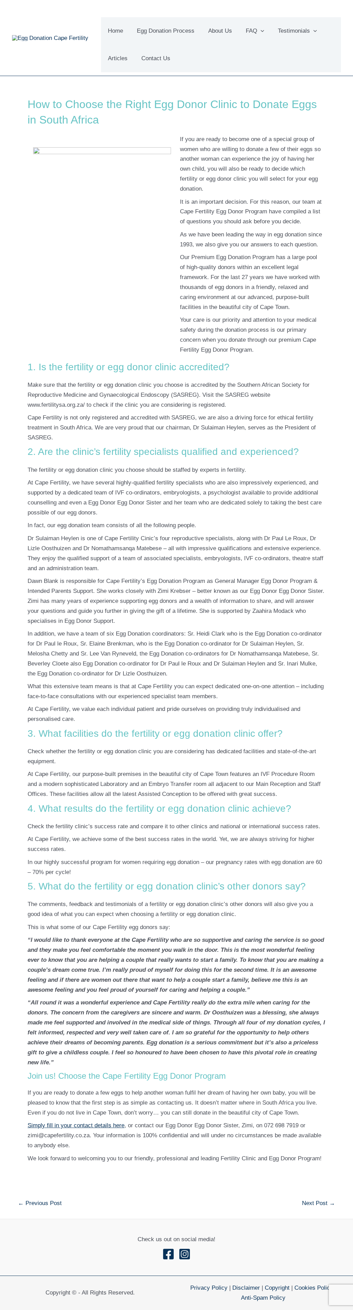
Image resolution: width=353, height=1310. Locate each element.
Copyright (277, 1288)
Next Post (318, 1203)
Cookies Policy (313, 1288)
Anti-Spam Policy (263, 1298)
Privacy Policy (209, 1288)
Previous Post (40, 1203)
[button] (260, 31)
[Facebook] (168, 1254)
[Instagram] (185, 1254)
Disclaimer (246, 1288)
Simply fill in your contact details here (76, 1125)
